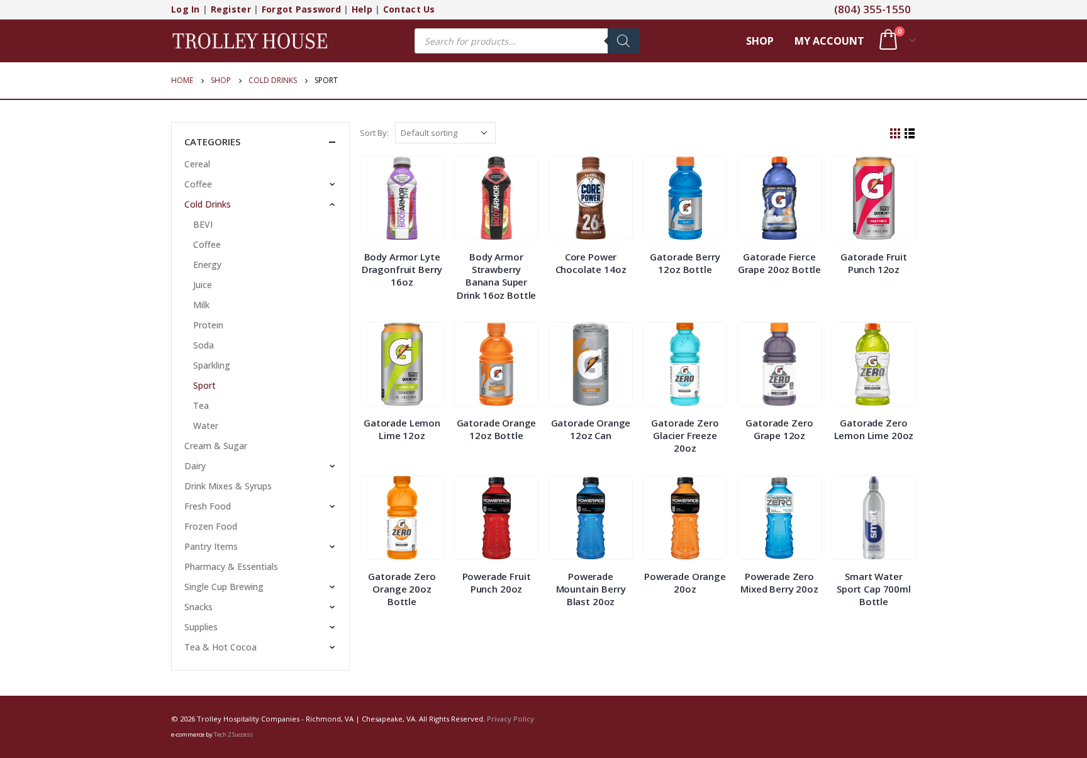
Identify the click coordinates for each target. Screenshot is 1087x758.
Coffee (198, 184)
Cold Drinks (207, 204)
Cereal (197, 164)
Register (231, 9)
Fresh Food (207, 506)
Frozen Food (210, 526)
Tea (201, 405)
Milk (201, 305)
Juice (202, 285)
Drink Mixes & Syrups (228, 486)
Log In (185, 9)
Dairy (195, 466)
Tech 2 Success (233, 734)
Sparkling (211, 365)
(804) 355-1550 (872, 9)
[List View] (910, 134)
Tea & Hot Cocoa (220, 647)
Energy (207, 264)
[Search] (623, 40)
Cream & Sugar (215, 446)
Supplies (201, 627)
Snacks (198, 607)
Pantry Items (211, 546)
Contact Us (409, 9)
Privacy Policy (510, 718)
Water (205, 426)
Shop (760, 41)
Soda (203, 345)
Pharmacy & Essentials (231, 566)
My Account (829, 41)
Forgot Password (301, 9)
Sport (204, 385)
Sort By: (374, 132)
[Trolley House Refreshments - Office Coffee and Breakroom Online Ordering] (249, 40)
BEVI (203, 224)
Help (362, 9)
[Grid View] (895, 134)
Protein (208, 325)
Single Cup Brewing (224, 587)
